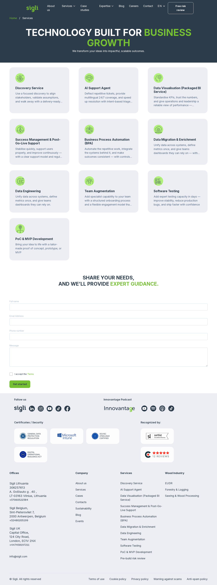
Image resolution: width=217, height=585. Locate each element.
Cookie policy (117, 579)
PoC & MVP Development (136, 552)
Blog (121, 6)
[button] (68, 6)
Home (13, 18)
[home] (32, 8)
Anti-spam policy (197, 579)
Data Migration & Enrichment (137, 526)
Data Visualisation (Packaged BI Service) (139, 497)
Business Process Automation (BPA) (138, 518)
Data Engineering (130, 533)
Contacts (81, 502)
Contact (148, 6)
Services (27, 18)
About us (51, 8)
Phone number (16, 330)
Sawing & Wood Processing (182, 495)
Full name (14, 301)
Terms (30, 374)
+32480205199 (18, 520)
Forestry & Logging (176, 489)
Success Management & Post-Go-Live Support (141, 508)
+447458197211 (19, 544)
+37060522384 (18, 499)
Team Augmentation (132, 539)
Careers (133, 6)
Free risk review (181, 8)
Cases (79, 495)
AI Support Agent (131, 489)
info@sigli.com (18, 556)
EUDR (168, 483)
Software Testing (130, 545)
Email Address (16, 316)
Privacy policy (140, 579)
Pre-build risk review (132, 558)
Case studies (84, 8)
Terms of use (96, 579)
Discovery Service (131, 483)
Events (79, 521)
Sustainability (83, 508)
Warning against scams (168, 579)
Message (14, 345)
